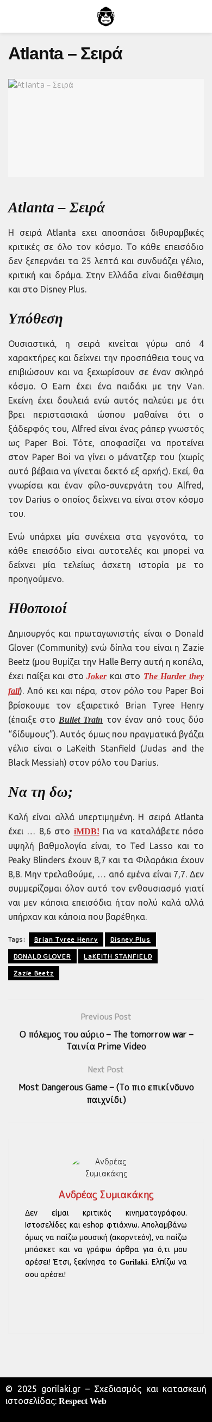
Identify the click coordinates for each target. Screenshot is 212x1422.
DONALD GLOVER (42, 956)
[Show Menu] (12, 16)
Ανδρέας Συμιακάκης (106, 1194)
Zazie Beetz (34, 973)
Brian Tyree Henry (66, 939)
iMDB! (86, 831)
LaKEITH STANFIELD (118, 956)
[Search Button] (199, 16)
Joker (96, 676)
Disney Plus (130, 939)
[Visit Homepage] (106, 16)
